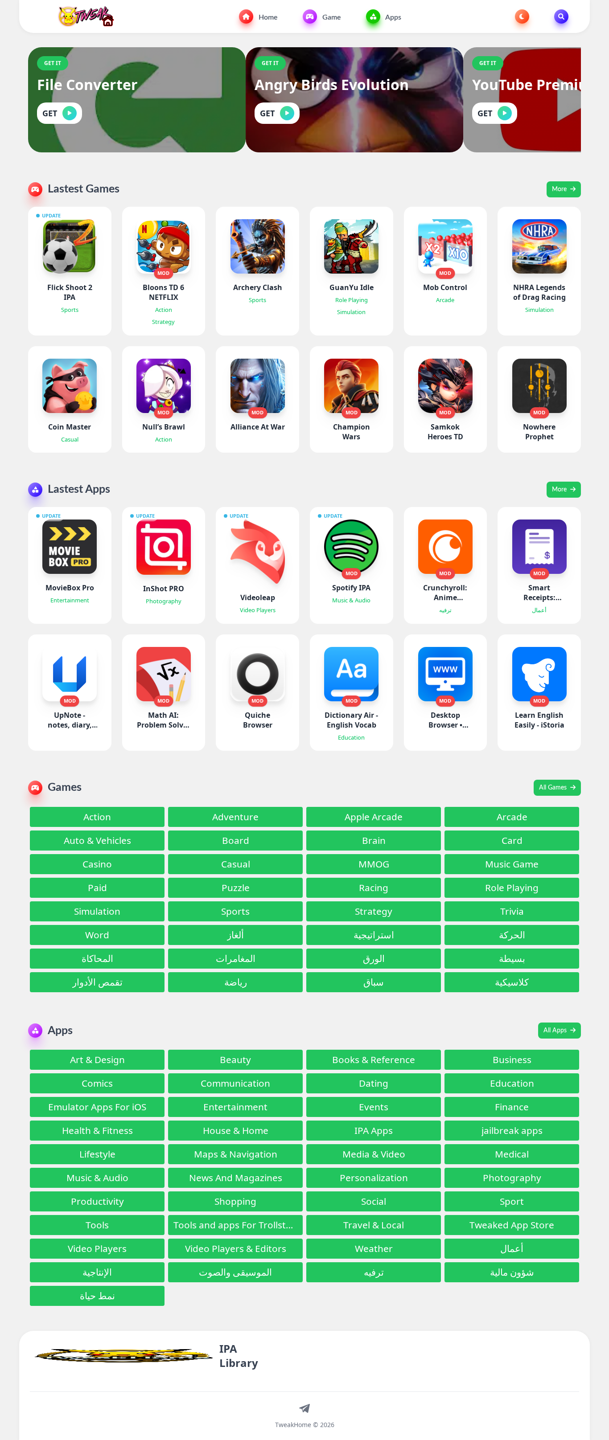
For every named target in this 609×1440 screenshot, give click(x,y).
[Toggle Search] (561, 16)
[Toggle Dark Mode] (522, 16)
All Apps (555, 1030)
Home (267, 17)
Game (331, 17)
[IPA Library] (82, 16)
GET (49, 113)
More (560, 189)
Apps (392, 17)
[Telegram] (304, 1408)
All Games (553, 788)
